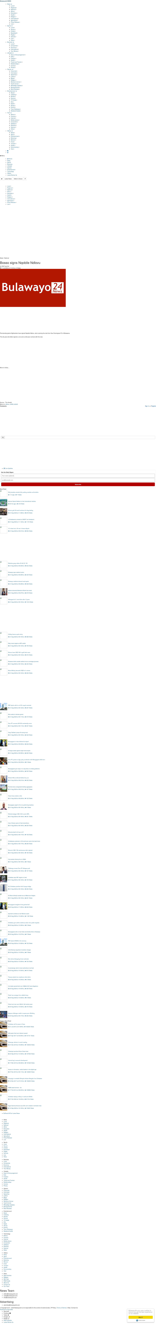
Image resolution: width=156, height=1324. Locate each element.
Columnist (14, 71)
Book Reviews (15, 89)
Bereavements (15, 87)
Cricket (13, 31)
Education (14, 13)
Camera (13, 116)
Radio (12, 104)
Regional (13, 8)
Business (10, 42)
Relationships (15, 64)
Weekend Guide (15, 111)
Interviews (14, 73)
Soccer (13, 29)
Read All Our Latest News (12, 1113)
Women (13, 140)
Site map (6, 1279)
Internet (13, 118)
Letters (13, 76)
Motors (13, 114)
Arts (12, 102)
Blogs (12, 78)
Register (153, 406)
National (13, 9)
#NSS (11, 404)
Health (13, 15)
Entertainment (11, 91)
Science (13, 127)
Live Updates (9, 468)
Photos (13, 67)
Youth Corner (14, 84)
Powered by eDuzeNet (6, 1309)
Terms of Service (62, 1308)
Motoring (13, 138)
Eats (12, 56)
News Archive (7, 1275)
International (14, 18)
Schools (13, 37)
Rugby (13, 35)
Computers (14, 122)
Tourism (13, 143)
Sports (9, 26)
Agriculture (14, 20)
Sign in (147, 406)
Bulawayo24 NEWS (5, 1)
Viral (12, 149)
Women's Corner (15, 82)
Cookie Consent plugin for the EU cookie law (140, 1320)
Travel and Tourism (16, 62)
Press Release (15, 22)
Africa (12, 11)
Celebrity (13, 94)
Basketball (14, 33)
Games (13, 98)
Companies (14, 46)
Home (10, 159)
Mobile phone (15, 120)
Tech (8, 113)
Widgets (6, 1277)
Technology (10, 171)
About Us (6, 1283)
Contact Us (7, 1284)
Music (12, 93)
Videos (9, 131)
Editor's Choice (18, 179)
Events (13, 107)
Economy (13, 47)
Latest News (8, 179)
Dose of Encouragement (18, 55)
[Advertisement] (78, 219)
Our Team (6, 1286)
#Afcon (7, 404)
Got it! (141, 1317)
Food (12, 142)
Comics (13, 65)
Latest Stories (11, 175)
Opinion (9, 69)
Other (12, 40)
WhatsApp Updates (16, 85)
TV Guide (13, 100)
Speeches (14, 75)
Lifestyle (9, 53)
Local (12, 6)
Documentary (15, 147)
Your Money (14, 51)
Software (13, 123)
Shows (13, 105)
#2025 (16, 404)
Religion (13, 17)
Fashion (13, 58)
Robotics (13, 125)
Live (12, 24)
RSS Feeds (7, 1281)
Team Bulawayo (15, 109)
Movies (13, 96)
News (9, 4)
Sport (12, 134)
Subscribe (78, 484)
